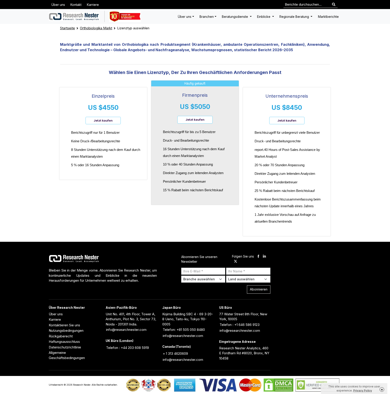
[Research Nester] (74, 16)
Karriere (93, 5)
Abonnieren (258, 289)
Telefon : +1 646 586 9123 (240, 325)
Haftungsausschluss (64, 341)
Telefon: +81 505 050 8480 (184, 329)
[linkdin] (264, 256)
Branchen (207, 16)
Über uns (58, 5)
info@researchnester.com (126, 329)
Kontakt (75, 5)
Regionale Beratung (294, 16)
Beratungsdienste (235, 16)
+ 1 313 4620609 (175, 353)
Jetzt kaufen (103, 120)
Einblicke (264, 16)
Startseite (67, 28)
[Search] (334, 4)
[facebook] (258, 256)
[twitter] (235, 261)
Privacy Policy (362, 390)
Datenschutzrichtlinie (65, 347)
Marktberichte (328, 16)
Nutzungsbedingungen (66, 330)
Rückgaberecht (61, 336)
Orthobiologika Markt (96, 28)
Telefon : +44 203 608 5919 (127, 348)
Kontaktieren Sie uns (64, 325)
